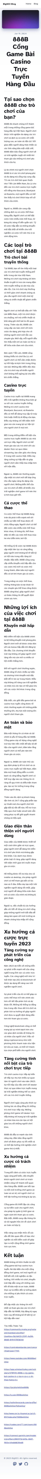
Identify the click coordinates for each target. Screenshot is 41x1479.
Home (28, 3)
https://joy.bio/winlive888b (16, 1387)
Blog (36, 3)
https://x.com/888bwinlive (16, 1395)
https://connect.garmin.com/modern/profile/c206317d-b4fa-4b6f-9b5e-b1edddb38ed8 (20, 1439)
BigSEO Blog (9, 4)
